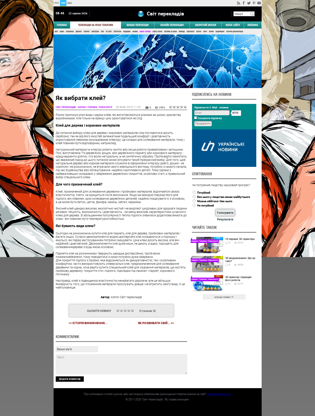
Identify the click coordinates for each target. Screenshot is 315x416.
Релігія (198, 32)
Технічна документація (234, 32)
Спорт (205, 32)
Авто (56, 32)
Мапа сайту (233, 25)
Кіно (102, 32)
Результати (225, 219)
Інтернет (87, 32)
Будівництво (220, 32)
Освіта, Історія (157, 32)
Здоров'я (79, 32)
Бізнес (62, 32)
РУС (56, 2)
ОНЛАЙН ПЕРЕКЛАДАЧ (172, 25)
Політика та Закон (170, 32)
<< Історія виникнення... (88, 323)
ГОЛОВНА (62, 25)
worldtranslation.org (219, 394)
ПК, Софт (109, 32)
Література (117, 32)
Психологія (190, 32)
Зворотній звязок (205, 25)
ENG (69, 2)
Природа (182, 32)
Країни (211, 32)
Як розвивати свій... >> (156, 323)
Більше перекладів (138, 25)
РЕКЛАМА (253, 25)
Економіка (70, 32)
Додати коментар (70, 378)
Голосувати (225, 213)
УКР (63, 2)
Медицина (126, 32)
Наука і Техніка (145, 32)
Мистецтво (95, 32)
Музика (135, 32)
